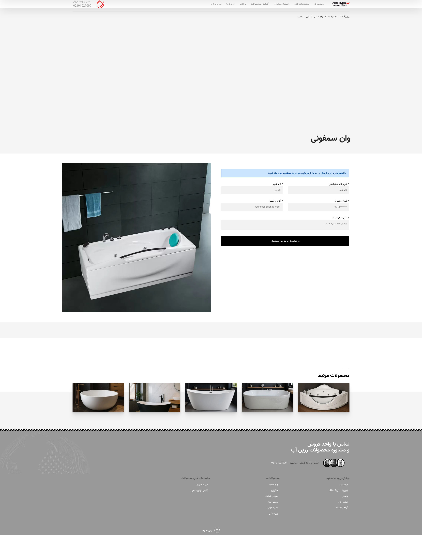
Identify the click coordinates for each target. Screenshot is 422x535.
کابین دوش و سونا (199, 490)
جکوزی (274, 490)
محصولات (319, 4)
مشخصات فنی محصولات (195, 478)
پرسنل (345, 496)
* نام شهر (278, 184)
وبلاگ (243, 4)
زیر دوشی (273, 513)
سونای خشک (271, 496)
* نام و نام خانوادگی (339, 184)
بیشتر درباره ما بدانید (338, 478)
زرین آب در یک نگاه (338, 490)
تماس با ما (216, 4)
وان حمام (273, 485)
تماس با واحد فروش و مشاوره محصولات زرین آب (320, 447)
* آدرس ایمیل (276, 201)
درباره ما (230, 4)
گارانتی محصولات (260, 4)
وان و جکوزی (202, 485)
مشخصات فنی (301, 4)
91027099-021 (278, 463)
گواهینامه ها (341, 508)
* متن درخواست (340, 218)
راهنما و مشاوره (281, 4)
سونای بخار (272, 502)
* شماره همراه (342, 201)
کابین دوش (272, 508)
